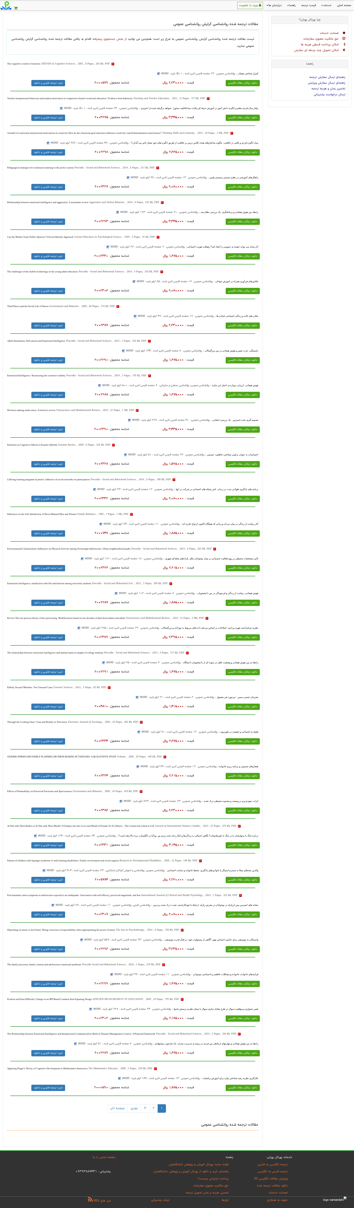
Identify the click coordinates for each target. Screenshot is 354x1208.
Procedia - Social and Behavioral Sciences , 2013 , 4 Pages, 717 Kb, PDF (144, 652)
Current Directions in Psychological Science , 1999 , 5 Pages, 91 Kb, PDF (115, 237)
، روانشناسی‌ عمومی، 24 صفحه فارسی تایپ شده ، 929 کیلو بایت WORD (133, 1009)
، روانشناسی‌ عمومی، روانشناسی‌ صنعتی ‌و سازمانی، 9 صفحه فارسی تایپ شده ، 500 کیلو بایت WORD (156, 385)
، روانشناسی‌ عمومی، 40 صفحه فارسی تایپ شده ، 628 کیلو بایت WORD (171, 420)
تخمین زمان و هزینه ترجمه (328, 88)
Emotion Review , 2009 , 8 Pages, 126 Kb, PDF (84, 444)
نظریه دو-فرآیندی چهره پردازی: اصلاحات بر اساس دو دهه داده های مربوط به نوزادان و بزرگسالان (209, 627)
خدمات (327, 5)
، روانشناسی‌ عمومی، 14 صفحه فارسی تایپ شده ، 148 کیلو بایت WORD (162, 1078)
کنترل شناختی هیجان (248, 73)
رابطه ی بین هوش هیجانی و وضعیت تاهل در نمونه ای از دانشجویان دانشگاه (220, 662)
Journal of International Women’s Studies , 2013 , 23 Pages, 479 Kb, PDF (196, 825)
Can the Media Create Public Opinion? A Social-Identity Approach (40, 237)
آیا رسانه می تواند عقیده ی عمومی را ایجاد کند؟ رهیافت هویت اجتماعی (222, 246)
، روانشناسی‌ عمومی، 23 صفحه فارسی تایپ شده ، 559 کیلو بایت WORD (124, 940)
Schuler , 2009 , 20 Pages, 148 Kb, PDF (140, 756)
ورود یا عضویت (249, 5)
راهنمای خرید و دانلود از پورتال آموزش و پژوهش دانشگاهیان (191, 1171)
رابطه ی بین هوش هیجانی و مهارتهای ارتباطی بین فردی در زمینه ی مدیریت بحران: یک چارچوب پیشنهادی (206, 1043)
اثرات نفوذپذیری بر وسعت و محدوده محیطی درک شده (231, 801)
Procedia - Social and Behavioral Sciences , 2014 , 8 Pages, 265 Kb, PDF (171, 548)
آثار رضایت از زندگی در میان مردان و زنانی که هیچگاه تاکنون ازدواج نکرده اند (220, 523)
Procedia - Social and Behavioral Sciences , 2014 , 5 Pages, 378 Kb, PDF (106, 375)
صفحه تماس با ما (104, 1157)
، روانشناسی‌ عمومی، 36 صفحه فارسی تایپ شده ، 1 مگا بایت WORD (102, 108)
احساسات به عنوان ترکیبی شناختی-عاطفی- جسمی (232, 454)
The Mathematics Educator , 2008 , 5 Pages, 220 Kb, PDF (120, 1068)
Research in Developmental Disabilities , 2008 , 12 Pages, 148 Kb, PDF (158, 860)
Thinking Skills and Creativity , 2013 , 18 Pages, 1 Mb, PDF (196, 133)
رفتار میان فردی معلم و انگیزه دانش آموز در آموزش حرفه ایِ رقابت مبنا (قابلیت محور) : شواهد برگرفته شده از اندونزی (199, 108)
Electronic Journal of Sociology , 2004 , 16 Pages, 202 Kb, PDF (103, 722)
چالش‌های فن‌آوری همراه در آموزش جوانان (236, 281)
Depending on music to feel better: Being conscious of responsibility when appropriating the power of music (61, 929)
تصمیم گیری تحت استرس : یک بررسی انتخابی (235, 420)
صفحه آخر (117, 1108)
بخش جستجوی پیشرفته (108, 39)
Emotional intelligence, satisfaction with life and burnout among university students (49, 583)
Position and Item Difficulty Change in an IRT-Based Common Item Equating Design (49, 999)
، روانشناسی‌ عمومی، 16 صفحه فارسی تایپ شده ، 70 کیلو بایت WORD (180, 732)
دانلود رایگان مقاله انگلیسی (242, 83)
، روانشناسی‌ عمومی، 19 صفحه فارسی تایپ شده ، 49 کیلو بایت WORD (177, 316)
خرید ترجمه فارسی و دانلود (48, 83)
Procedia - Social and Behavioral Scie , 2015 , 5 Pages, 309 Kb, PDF (130, 583)
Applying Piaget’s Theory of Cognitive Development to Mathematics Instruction (47, 1068)
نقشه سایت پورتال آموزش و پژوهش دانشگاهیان (199, 1164)
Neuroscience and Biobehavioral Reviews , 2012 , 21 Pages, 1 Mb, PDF (95, 410)
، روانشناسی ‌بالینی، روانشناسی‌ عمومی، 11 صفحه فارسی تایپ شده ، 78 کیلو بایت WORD (103, 905)
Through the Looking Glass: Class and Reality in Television (37, 722)
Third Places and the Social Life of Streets (28, 306)
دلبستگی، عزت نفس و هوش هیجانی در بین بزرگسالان (231, 350)
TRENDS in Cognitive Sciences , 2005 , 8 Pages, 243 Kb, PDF (76, 63)
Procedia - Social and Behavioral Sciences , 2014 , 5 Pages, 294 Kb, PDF (196, 1033)
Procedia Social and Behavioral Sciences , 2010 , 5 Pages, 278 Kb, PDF (121, 964)
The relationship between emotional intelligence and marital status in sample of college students (55, 652)
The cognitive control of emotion (23, 63)
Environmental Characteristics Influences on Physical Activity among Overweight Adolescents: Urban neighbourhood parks (69, 548)
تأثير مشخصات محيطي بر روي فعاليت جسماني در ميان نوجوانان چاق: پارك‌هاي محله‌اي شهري (211, 558)
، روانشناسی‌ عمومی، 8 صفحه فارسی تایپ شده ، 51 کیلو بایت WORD (116, 1044)
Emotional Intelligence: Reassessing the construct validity (36, 375)
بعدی (134, 1108)
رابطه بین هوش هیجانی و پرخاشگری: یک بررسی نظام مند (229, 212)
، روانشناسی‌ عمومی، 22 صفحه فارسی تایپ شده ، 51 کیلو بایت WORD (167, 455)
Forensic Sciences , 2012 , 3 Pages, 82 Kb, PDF (80, 687)
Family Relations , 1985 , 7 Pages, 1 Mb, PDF (103, 514)
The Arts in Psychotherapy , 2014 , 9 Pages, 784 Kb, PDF (148, 929)
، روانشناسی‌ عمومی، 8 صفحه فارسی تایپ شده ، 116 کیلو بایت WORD (158, 593)
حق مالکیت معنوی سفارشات (321, 39)
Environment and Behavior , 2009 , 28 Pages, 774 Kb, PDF (82, 306)
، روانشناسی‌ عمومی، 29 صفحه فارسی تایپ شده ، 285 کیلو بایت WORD (121, 628)
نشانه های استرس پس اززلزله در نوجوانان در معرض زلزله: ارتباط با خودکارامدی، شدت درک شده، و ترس (205, 905)
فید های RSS (102, 1201)
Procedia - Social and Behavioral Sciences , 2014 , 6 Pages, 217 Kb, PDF (114, 167)
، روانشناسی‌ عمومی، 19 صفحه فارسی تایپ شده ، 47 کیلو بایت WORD (179, 766)
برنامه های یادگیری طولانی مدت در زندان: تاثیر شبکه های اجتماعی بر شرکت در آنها (217, 489)
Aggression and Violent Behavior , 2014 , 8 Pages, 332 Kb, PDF (124, 202)
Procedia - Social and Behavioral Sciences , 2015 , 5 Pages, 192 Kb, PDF (106, 340)
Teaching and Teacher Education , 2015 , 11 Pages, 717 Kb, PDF (169, 98)
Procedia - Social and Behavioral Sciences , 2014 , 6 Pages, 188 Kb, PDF (131, 479)
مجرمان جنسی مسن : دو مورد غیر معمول (237, 697)
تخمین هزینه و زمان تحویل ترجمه (207, 1192)
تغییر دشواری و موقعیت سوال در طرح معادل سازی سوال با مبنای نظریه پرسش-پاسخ (216, 1008)
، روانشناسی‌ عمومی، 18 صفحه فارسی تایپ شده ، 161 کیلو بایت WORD (124, 559)
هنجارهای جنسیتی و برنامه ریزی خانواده (238, 766)
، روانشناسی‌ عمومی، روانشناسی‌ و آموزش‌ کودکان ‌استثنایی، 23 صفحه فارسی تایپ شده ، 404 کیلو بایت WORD (106, 870)
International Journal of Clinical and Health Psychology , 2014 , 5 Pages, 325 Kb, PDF (189, 895)
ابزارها (225, 1200)
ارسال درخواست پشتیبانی (329, 94)
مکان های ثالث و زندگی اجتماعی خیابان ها (237, 316)
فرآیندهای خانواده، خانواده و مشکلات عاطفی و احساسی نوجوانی (225, 974)
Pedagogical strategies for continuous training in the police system (40, 167)
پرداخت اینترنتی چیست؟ (213, 1178)
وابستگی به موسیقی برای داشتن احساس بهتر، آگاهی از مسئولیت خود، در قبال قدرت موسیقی (211, 939)
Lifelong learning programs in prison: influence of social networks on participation (48, 479)
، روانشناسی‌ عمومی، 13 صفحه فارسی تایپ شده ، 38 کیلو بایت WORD (170, 177)
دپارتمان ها (275, 5)
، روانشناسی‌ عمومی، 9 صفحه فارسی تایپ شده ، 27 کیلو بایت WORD (148, 247)
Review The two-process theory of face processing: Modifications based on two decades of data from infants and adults (66, 618)
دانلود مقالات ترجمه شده (272, 1185)
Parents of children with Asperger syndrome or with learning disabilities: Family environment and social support (63, 860)
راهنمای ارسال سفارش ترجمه (327, 77)
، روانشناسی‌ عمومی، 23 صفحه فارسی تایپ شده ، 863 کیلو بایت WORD (163, 801)
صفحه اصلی (344, 5)
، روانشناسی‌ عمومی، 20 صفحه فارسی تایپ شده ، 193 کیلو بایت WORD (160, 212)
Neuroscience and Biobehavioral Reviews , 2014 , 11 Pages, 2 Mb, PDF (165, 618)
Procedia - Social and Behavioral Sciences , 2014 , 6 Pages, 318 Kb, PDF (118, 271)
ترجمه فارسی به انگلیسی (273, 1171)
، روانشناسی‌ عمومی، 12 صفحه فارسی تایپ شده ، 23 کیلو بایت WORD (136, 489)
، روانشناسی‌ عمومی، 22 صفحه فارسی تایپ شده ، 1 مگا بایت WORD (199, 74)
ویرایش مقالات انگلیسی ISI (271, 1178)
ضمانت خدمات (330, 33)
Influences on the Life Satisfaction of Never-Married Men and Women (42, 514)
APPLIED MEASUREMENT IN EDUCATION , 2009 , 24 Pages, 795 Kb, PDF (136, 999)
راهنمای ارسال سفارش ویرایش (326, 83)
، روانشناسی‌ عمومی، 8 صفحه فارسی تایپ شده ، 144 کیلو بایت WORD (165, 351)
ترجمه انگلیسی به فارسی (273, 1164)
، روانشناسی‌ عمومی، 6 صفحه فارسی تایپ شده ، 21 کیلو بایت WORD (178, 697)
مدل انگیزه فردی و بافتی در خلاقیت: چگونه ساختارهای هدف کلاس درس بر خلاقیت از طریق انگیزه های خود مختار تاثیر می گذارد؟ (194, 142)
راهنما (292, 5)
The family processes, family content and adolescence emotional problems (44, 964)
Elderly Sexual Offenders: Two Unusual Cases (30, 687)
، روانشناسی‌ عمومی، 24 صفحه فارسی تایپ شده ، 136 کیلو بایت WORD (77, 836)
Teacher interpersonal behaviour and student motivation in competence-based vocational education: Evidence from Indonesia (70, 98)
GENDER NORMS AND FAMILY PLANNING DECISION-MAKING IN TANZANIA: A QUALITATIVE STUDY (62, 756)
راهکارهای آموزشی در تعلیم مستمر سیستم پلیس (233, 177)
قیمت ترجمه (308, 5)
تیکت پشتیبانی (160, 1200)
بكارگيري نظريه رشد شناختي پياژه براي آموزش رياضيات (230, 1078)
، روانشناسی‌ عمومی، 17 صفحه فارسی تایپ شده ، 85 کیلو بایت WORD (175, 281)
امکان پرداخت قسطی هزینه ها (320, 44)
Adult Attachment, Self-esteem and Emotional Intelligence (36, 340)
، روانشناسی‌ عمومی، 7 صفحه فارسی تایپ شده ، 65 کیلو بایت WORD (144, 663)
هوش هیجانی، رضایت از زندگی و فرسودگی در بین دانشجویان (227, 593)
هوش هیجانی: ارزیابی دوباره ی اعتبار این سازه (235, 385)
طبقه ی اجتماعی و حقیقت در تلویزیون (239, 731)
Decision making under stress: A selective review (31, 410)
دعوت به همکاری (277, 1200)
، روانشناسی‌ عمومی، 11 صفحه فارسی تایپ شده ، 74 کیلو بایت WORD (142, 524)
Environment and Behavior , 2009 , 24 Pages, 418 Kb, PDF (106, 791)
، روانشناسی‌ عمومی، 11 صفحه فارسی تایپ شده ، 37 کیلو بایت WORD (153, 974)
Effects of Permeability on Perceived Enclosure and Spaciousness (39, 791)
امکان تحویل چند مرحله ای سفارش (317, 50)
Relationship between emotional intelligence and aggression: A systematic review (47, 202)
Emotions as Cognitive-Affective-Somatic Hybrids (32, 444)
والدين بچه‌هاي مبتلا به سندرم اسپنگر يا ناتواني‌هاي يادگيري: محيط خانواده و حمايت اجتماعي (212, 870)
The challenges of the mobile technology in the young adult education (42, 271)
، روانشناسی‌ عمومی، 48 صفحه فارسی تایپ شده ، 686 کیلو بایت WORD (90, 143)
